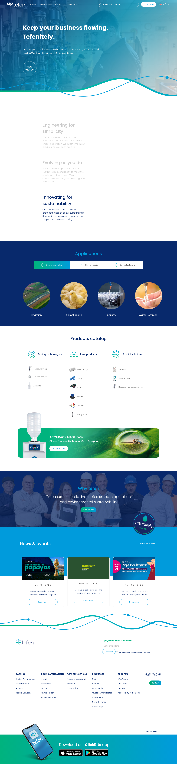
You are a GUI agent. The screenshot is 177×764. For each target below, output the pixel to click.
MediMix (122, 369)
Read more (43, 602)
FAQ (94, 679)
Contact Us (149, 4)
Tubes (79, 387)
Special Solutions (24, 692)
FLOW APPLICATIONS (77, 674)
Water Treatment (49, 697)
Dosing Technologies (25, 679)
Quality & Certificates (102, 692)
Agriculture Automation (77, 679)
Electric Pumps (40, 377)
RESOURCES (98, 674)
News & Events (99, 702)
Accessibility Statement (129, 692)
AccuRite (37, 386)
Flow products (88, 354)
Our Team (122, 683)
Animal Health (47, 692)
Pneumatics (72, 688)
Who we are (88, 509)
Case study (97, 688)
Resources (60, 4)
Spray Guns (82, 414)
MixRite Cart (124, 378)
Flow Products (22, 683)
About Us (72, 4)
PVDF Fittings (82, 369)
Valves (80, 396)
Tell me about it (59, 448)
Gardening (46, 683)
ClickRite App (98, 706)
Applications (46, 4)
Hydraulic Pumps (41, 369)
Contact (155, 683)
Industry (45, 688)
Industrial (71, 683)
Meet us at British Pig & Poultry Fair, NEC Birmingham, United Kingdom (134, 594)
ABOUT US (123, 674)
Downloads (97, 697)
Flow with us (29, 68)
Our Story (122, 688)
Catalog (33, 4)
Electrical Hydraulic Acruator (130, 387)
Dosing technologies (50, 354)
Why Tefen (123, 679)
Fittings (80, 378)
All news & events (147, 544)
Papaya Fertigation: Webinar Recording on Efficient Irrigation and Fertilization (42, 594)
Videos (95, 683)
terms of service (142, 652)
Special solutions (132, 354)
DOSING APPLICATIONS (52, 674)
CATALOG (21, 674)
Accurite (19, 688)
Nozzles (80, 405)
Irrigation (45, 679)
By (152, 731)
